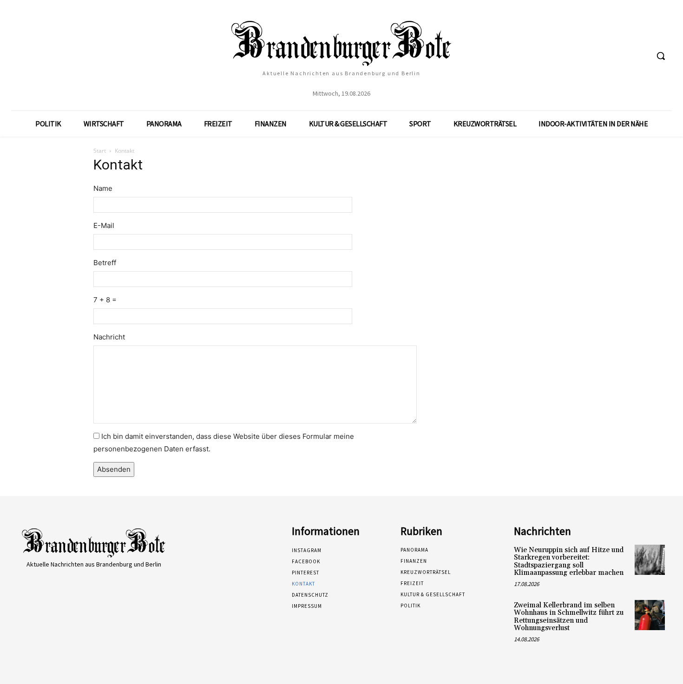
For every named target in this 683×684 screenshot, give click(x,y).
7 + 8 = (105, 299)
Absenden (114, 469)
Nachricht (109, 336)
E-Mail (103, 225)
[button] (661, 56)
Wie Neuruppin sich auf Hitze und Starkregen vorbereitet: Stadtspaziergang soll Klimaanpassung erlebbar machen (569, 562)
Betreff (104, 262)
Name (102, 188)
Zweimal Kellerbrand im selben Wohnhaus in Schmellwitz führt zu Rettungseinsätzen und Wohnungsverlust (569, 617)
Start (99, 151)
